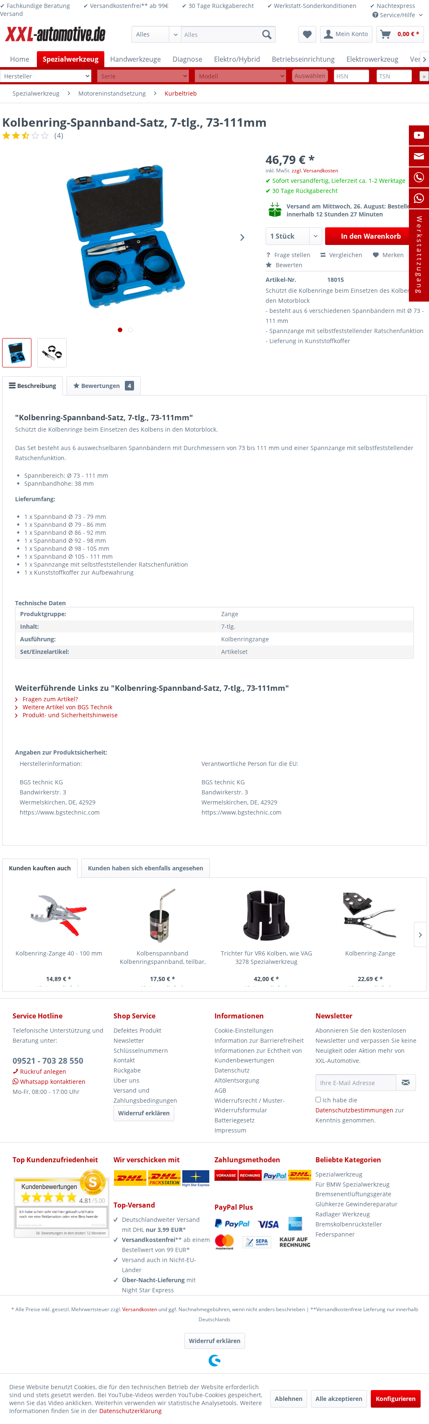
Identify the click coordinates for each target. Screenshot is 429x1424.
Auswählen (310, 76)
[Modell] (240, 76)
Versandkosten (139, 1309)
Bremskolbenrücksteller (348, 1224)
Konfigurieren (396, 1399)
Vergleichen (345, 255)
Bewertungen (105, 386)
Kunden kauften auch (40, 868)
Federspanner (335, 1234)
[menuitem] (204, 34)
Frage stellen (292, 255)
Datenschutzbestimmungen (354, 1110)
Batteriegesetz (234, 1120)
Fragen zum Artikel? (49, 699)
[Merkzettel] (307, 34)
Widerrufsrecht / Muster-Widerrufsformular (249, 1105)
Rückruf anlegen (42, 1071)
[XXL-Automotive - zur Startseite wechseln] (55, 36)
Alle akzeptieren (338, 1399)
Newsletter (129, 1040)
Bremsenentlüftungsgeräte (353, 1194)
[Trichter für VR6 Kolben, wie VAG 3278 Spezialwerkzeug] (266, 915)
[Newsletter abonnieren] (406, 1082)
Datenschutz (232, 1070)
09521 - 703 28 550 (48, 1060)
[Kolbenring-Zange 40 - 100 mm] (58, 915)
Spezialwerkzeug (338, 1174)
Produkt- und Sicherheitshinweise (69, 715)
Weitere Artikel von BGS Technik (66, 707)
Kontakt (124, 1060)
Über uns (127, 1080)
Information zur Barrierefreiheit (259, 1040)
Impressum (230, 1130)
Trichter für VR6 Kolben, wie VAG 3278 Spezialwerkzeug (266, 957)
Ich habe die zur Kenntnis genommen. (359, 1110)
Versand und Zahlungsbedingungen (145, 1095)
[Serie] (143, 76)
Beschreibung (36, 386)
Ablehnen (288, 1399)
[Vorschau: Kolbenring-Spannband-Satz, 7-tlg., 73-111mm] (16, 352)
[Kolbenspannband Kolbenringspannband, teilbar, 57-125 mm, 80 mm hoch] (162, 915)
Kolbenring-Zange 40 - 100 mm (59, 953)
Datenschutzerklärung (130, 1411)
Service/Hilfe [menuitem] (397, 15)
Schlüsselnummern (141, 1050)
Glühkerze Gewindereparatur (356, 1204)
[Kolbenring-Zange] (370, 915)
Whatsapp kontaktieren (51, 1082)
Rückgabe (127, 1070)
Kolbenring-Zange (370, 953)
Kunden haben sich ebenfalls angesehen (145, 868)
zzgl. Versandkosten (315, 170)
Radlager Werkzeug (342, 1214)
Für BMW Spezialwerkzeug (352, 1184)
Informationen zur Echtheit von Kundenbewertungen (258, 1056)
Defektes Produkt (137, 1030)
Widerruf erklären (144, 1113)
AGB (220, 1090)
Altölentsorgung (236, 1080)
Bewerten (288, 265)
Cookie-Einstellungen (244, 1030)
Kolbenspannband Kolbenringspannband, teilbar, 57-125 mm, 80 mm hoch (163, 957)
